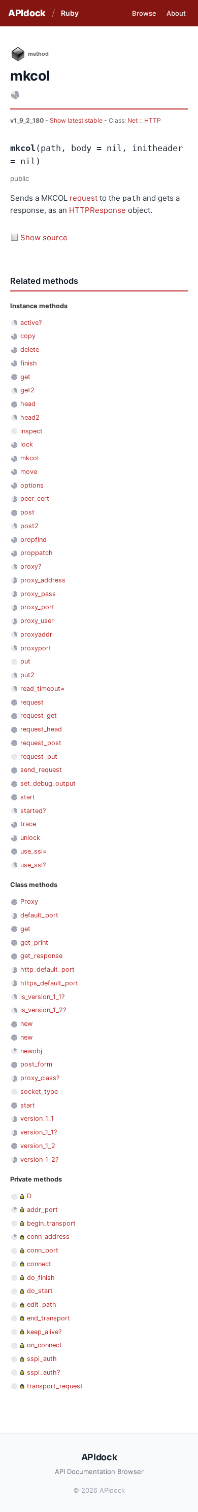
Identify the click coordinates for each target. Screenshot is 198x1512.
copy (28, 336)
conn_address (48, 1236)
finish (28, 363)
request (83, 198)
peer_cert (34, 498)
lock (26, 444)
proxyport (35, 648)
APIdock (27, 13)
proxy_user (37, 620)
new (26, 1023)
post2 (29, 526)
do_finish (41, 1277)
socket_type (39, 1091)
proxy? (30, 566)
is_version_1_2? (43, 1010)
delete (29, 349)
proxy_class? (39, 1078)
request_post (40, 743)
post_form (36, 1064)
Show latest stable (77, 120)
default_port (39, 915)
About (176, 13)
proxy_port (37, 607)
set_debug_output (48, 783)
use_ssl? (33, 865)
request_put (38, 756)
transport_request (55, 1386)
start (27, 797)
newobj (31, 1051)
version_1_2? (39, 1159)
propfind (33, 539)
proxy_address (42, 580)
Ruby (70, 13)
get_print (34, 942)
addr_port (42, 1209)
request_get (38, 715)
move (28, 471)
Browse (144, 13)
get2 (27, 390)
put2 (27, 675)
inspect (31, 431)
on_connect (44, 1345)
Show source (44, 237)
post (27, 512)
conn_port (42, 1250)
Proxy (29, 901)
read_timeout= (42, 688)
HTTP (152, 120)
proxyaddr (36, 634)
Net (132, 120)
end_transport (48, 1318)
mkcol (29, 458)
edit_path (41, 1304)
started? (33, 811)
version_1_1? (38, 1132)
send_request (41, 769)
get (25, 377)
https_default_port (49, 983)
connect (39, 1264)
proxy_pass (38, 594)
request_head (41, 729)
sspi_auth (42, 1358)
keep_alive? (44, 1332)
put (25, 661)
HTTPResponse (97, 210)
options (32, 485)
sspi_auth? (43, 1372)
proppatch (36, 553)
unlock (30, 837)
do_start (40, 1291)
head (28, 404)
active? (31, 322)
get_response (41, 956)
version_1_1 (37, 1118)
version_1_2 (37, 1146)
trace (28, 824)
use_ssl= (33, 851)
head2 (30, 417)
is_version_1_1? (42, 997)
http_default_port (47, 969)
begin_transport (51, 1223)
